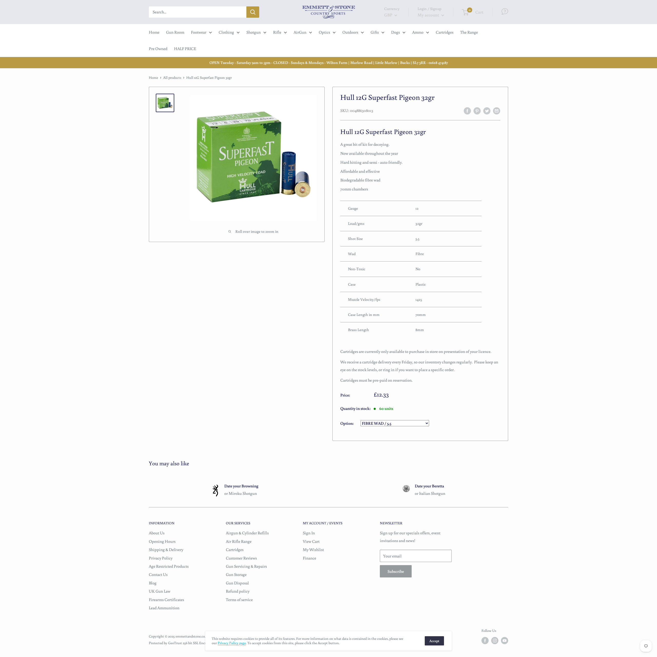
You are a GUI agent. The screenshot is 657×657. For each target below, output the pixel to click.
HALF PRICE (185, 48)
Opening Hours (162, 541)
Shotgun (253, 32)
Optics (324, 32)
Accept (434, 641)
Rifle (277, 32)
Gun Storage (236, 574)
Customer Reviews (241, 558)
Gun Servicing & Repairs (246, 566)
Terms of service (239, 599)
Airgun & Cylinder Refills (247, 532)
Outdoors (350, 32)
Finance (309, 558)
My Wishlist (313, 549)
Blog (153, 582)
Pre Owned (158, 48)
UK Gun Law (159, 591)
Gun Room (175, 32)
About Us (157, 532)
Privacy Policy (160, 558)
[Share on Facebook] (467, 110)
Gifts (375, 32)
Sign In (309, 532)
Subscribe (396, 571)
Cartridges (444, 32)
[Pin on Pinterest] (477, 110)
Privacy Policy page (232, 643)
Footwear (198, 32)
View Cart (311, 541)
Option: (347, 423)
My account (429, 15)
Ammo (417, 32)
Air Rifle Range (239, 541)
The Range (469, 32)
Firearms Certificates (166, 599)
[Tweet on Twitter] (486, 110)
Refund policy (237, 591)
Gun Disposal (237, 582)
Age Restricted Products (169, 566)
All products (172, 77)
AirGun (300, 32)
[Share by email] (496, 110)
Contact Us (158, 574)
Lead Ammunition (164, 607)
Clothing (226, 32)
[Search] (252, 12)
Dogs (395, 32)
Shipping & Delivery (166, 549)
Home (154, 32)
